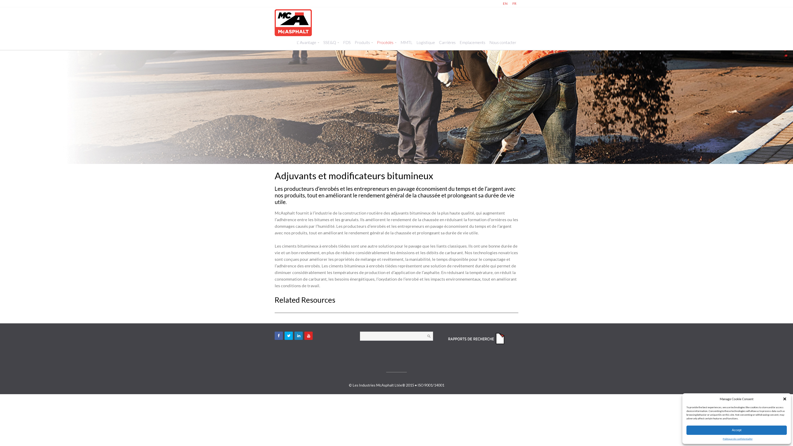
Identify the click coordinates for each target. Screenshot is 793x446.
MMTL (406, 42)
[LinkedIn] (298, 336)
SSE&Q (329, 42)
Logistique (426, 42)
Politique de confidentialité (738, 438)
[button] (785, 399)
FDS (347, 42)
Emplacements (472, 42)
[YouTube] (308, 336)
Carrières (447, 42)
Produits (362, 42)
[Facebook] (279, 336)
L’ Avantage (306, 42)
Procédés (385, 42)
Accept (736, 430)
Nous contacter (502, 42)
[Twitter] (289, 336)
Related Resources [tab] (305, 299)
